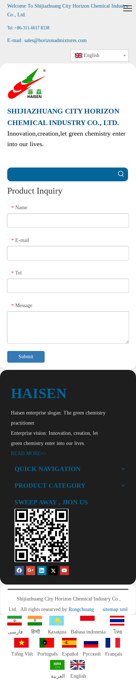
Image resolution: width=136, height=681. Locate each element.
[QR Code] (42, 535)
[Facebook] (19, 570)
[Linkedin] (41, 570)
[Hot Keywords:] (121, 174)
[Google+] (30, 570)
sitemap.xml (115, 609)
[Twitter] (53, 570)
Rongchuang (81, 609)
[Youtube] (64, 570)
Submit (25, 356)
